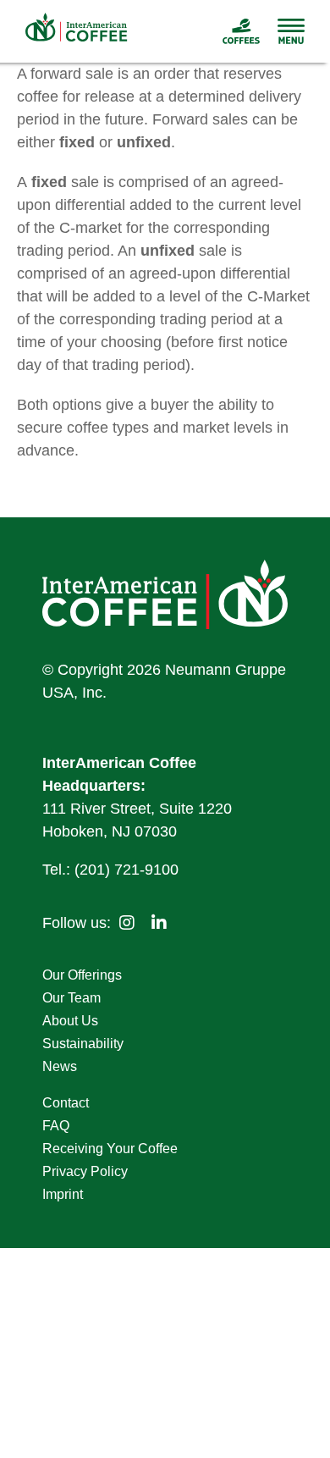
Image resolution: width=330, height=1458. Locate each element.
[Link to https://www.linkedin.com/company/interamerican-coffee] (159, 922)
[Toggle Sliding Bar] (283, 31)
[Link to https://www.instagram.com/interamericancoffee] (127, 922)
